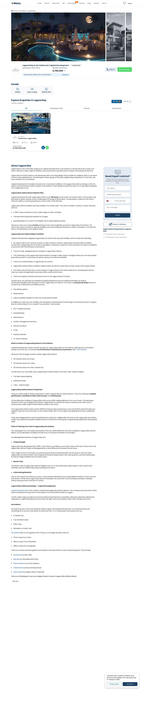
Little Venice (18, 572)
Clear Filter (65, 74)
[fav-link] (124, 3)
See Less (15, 581)
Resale (86, 108)
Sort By (126, 101)
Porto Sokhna (81, 349)
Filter (117, 101)
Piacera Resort (19, 563)
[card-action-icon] (40, 115)
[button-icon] (43, 147)
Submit (117, 215)
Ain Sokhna (15, 533)
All (26, 108)
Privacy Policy (114, 684)
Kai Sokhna (17, 555)
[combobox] (116, 194)
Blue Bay (16, 559)
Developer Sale (56, 108)
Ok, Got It (130, 684)
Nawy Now (116, 108)
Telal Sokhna (18, 568)
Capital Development (19, 490)
